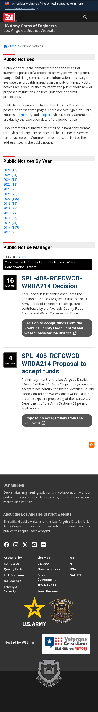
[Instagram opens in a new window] (15, 545)
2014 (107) (11, 227)
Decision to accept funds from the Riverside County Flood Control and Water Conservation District (53, 328)
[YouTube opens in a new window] (34, 545)
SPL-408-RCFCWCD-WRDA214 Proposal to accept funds (54, 363)
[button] (22, 8)
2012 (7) (9, 232)
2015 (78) (10, 222)
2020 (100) (11, 198)
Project (45, 115)
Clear (22, 256)
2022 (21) (10, 189)
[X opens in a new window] (25, 545)
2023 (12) (10, 184)
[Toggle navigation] (91, 17)
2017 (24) (10, 213)
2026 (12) (10, 170)
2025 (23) (10, 175)
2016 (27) (10, 218)
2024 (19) (10, 179)
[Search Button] (83, 17)
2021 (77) (10, 194)
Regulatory (24, 115)
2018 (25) (10, 208)
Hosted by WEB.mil (20, 642)
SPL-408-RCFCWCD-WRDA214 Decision (52, 282)
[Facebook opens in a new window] (6, 545)
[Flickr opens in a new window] (43, 545)
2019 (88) (10, 203)
